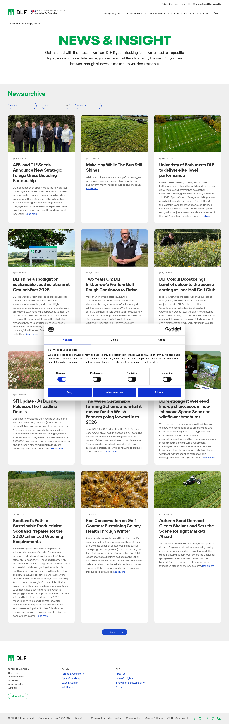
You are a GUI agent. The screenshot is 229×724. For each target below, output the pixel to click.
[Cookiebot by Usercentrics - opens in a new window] (167, 329)
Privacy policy (114, 718)
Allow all (159, 392)
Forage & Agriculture (73, 674)
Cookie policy (133, 718)
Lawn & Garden (70, 683)
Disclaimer (80, 718)
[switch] (97, 379)
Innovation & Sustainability (130, 683)
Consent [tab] (67, 339)
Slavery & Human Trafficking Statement (166, 718)
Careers (120, 687)
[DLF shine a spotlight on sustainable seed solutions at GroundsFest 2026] (41, 248)
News (37, 24)
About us (120, 674)
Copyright (96, 718)
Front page (27, 24)
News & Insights (124, 678)
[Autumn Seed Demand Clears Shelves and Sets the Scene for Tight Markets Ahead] (187, 489)
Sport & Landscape (72, 678)
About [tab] (161, 339)
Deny (70, 392)
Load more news (114, 632)
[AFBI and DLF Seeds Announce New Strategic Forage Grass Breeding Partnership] (41, 133)
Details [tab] (114, 339)
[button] (207, 4)
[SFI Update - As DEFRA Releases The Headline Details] (41, 370)
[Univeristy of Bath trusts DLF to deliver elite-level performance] (187, 133)
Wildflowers (68, 687)
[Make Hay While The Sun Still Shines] (114, 133)
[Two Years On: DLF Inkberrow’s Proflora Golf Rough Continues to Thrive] (114, 248)
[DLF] (17, 12)
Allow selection (114, 392)
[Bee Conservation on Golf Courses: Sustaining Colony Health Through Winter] (114, 489)
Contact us (18, 696)
